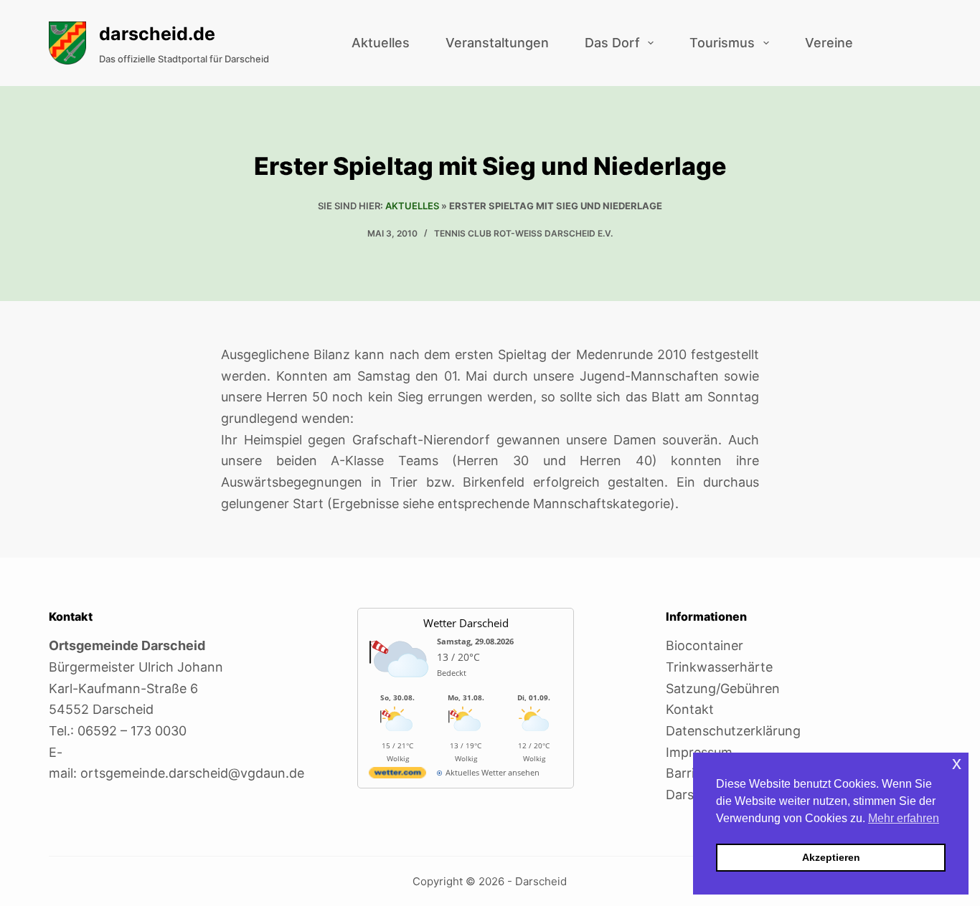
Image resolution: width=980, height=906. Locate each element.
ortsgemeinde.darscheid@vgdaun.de (192, 773)
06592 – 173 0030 (132, 730)
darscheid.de (157, 33)
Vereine (829, 42)
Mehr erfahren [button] (903, 818)
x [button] (956, 763)
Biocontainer (704, 645)
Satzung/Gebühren (723, 688)
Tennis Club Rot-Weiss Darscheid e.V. (523, 233)
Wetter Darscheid (466, 623)
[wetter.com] (397, 775)
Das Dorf (612, 42)
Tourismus (722, 42)
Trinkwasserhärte (719, 666)
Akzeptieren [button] (831, 857)
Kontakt (690, 709)
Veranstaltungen (497, 42)
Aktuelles (381, 42)
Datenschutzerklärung (733, 730)
